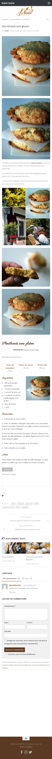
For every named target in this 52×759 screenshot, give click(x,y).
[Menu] (49, 3)
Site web (7, 631)
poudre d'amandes (8, 507)
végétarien (25, 507)
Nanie (7, 31)
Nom (6, 622)
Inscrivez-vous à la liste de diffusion (21, 654)
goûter (36, 504)
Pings (28, 578)
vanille (18, 507)
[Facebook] (21, 752)
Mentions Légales (26, 747)
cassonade (21, 504)
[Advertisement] (26, 701)
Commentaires (12, 578)
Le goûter (25, 19)
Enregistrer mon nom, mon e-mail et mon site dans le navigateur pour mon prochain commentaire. (25, 642)
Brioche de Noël (8, 557)
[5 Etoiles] (22, 350)
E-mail (30, 622)
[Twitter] (30, 752)
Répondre (12, 592)
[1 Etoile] (14, 350)
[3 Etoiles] (18, 350)
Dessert (5, 19)
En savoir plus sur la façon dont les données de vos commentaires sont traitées (26, 665)
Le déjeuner (15, 19)
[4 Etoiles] (20, 350)
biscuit (13, 504)
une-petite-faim (15, 585)
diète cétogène (36, 163)
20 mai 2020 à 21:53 (29, 585)
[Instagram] (26, 752)
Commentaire (10, 606)
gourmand (29, 504)
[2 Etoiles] (16, 350)
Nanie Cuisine (8, 3)
